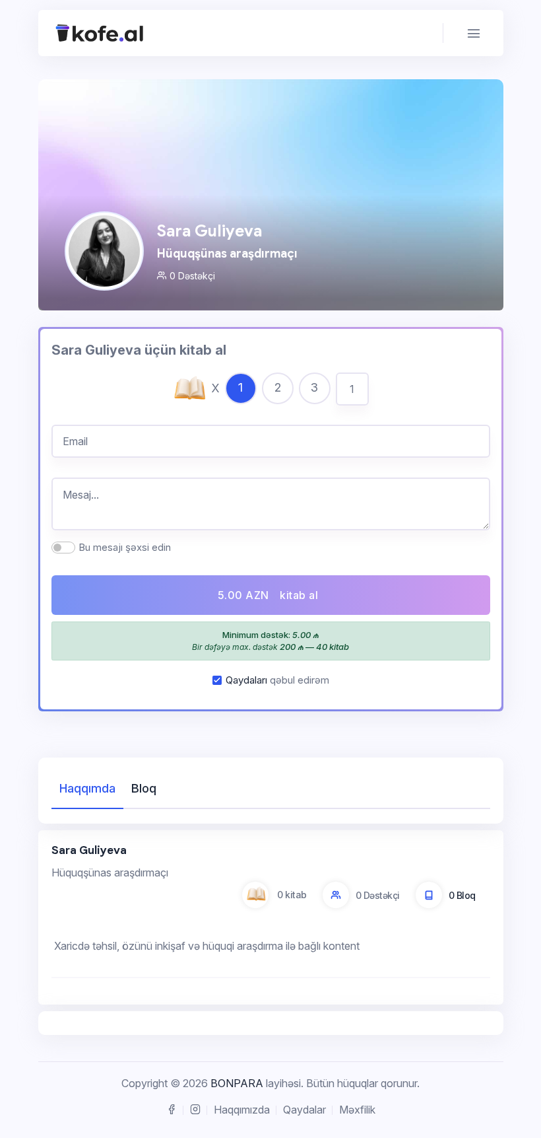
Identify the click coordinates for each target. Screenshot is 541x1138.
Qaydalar (304, 1109)
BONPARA (236, 1083)
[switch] (63, 547)
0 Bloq (462, 895)
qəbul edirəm (277, 680)
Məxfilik (357, 1109)
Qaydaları (246, 680)
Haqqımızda (242, 1109)
